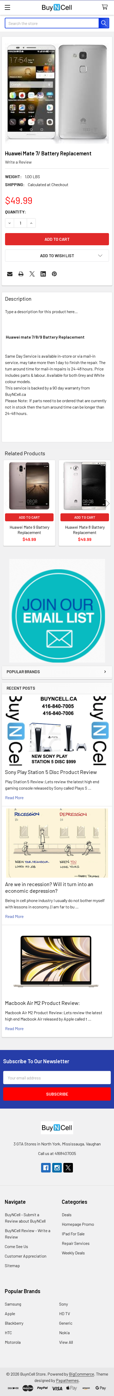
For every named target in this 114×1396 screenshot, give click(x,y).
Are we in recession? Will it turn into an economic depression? (49, 887)
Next (107, 504)
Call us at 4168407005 (57, 1153)
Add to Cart (29, 517)
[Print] (21, 274)
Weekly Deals (73, 1252)
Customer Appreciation (25, 1255)
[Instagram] (57, 1167)
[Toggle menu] (7, 7)
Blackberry (14, 1322)
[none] (57, 92)
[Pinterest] (54, 274)
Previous (7, 504)
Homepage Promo (78, 1224)
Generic (65, 1322)
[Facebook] (46, 1167)
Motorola (13, 1342)
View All (66, 1342)
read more (14, 797)
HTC (8, 1332)
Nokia (64, 1332)
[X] (32, 274)
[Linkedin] (43, 274)
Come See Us (16, 1246)
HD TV (64, 1313)
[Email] (10, 274)
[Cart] (106, 7)
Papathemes (67, 1380)
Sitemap (12, 1265)
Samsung (13, 1303)
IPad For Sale (73, 1233)
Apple (10, 1313)
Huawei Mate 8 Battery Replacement (85, 529)
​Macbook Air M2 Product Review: (42, 1003)
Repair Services (76, 1243)
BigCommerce (81, 1373)
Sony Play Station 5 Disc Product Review (51, 772)
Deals (67, 1214)
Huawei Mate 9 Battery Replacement (29, 529)
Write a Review (18, 161)
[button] (57, 611)
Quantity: (15, 211)
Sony (63, 1303)
